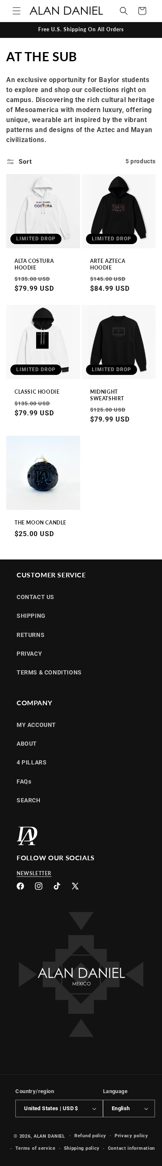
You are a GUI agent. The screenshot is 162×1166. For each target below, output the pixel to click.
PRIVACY (29, 653)
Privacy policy (131, 1136)
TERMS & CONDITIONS (49, 672)
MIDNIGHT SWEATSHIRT (107, 395)
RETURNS (30, 635)
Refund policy (90, 1136)
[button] (16, 11)
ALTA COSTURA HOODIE (34, 264)
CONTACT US (35, 597)
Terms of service (35, 1148)
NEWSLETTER (34, 873)
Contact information (131, 1148)
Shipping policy (82, 1148)
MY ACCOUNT (36, 725)
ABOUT (27, 743)
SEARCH (29, 800)
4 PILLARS (32, 762)
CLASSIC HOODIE (37, 392)
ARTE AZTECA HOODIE (107, 264)
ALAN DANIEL (49, 1136)
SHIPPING (31, 615)
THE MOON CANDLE (40, 522)
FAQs (24, 781)
